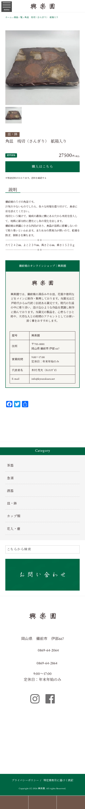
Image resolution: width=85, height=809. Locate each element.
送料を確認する (38, 178)
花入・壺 (13, 529)
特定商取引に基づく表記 (58, 780)
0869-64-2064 (48, 650)
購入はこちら (42, 167)
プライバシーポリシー (25, 780)
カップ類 (13, 516)
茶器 (10, 466)
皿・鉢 (13, 134)
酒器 (10, 491)
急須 (10, 478)
